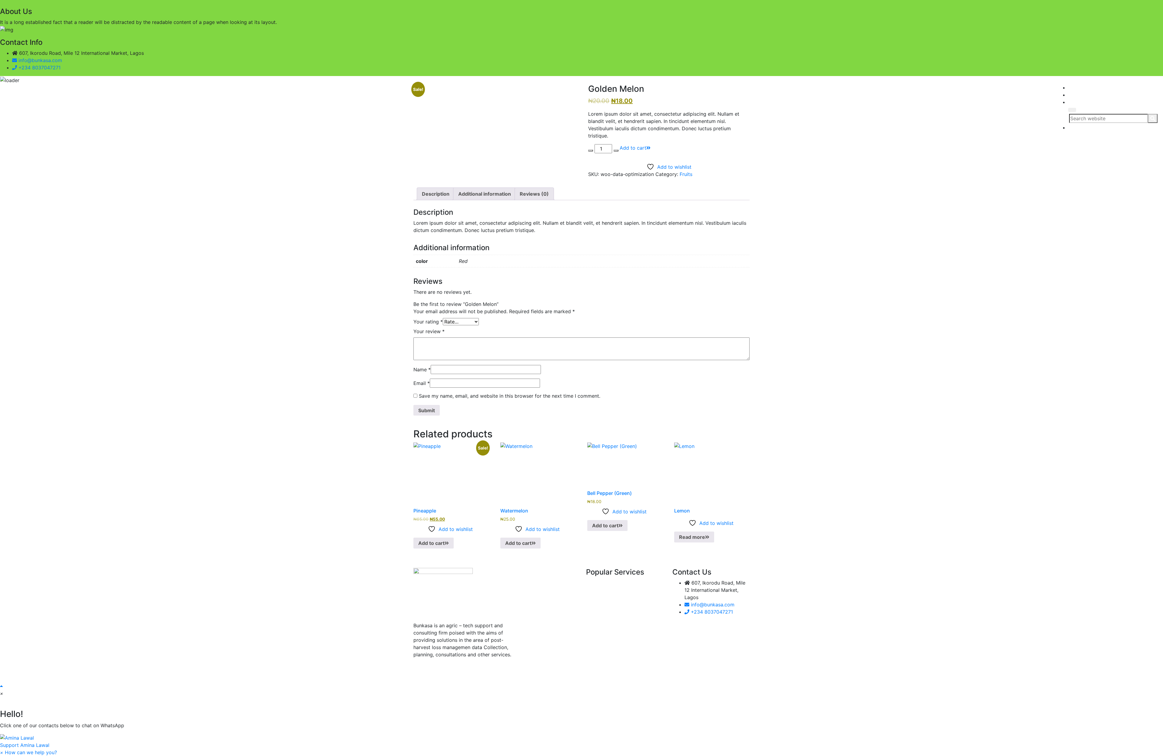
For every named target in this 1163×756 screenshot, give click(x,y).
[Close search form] (1072, 110)
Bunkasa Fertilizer (557, 110)
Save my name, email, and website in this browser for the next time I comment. (509, 396)
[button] (581, 741)
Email (421, 383)
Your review (429, 331)
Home (487, 110)
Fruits (686, 174)
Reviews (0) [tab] (534, 194)
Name (422, 369)
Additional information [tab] (484, 194)
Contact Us (609, 110)
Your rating (428, 322)
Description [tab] (435, 194)
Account (586, 110)
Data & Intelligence (515, 110)
